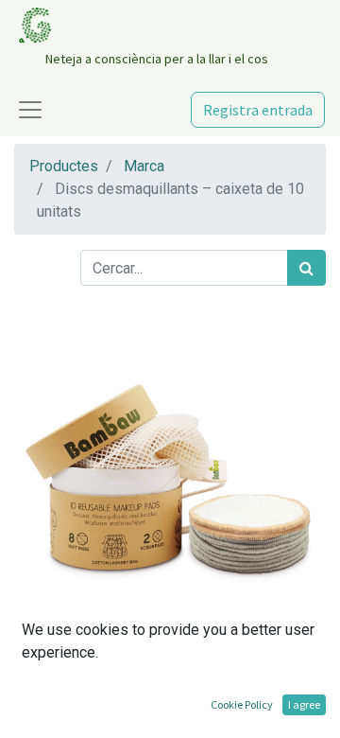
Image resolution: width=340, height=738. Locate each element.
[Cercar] (306, 268)
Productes (63, 166)
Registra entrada (258, 109)
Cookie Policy (242, 704)
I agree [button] (304, 704)
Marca (144, 166)
